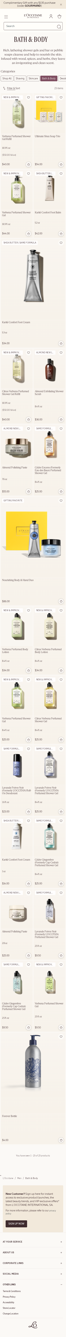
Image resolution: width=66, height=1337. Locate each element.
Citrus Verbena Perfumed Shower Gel (48, 720)
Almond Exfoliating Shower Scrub (49, 393)
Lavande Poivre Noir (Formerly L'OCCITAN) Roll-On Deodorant (16, 791)
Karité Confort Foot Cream (16, 322)
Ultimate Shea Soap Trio (47, 136)
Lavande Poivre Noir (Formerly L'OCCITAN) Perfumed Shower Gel (47, 791)
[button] (28, 97)
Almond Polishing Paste (14, 467)
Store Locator (9, 1308)
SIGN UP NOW (16, 1223)
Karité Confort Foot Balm (48, 212)
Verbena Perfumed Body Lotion (15, 651)
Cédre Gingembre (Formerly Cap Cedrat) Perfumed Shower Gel (46, 863)
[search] (31, 26)
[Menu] (6, 16)
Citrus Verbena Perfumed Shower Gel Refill (15, 393)
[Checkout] (59, 16)
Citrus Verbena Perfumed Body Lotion (48, 651)
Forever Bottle (9, 1116)
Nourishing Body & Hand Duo (18, 580)
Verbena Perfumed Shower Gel (16, 214)
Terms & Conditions (12, 1291)
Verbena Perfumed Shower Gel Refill (16, 137)
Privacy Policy (9, 1297)
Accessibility (8, 1302)
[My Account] (51, 16)
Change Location (10, 1313)
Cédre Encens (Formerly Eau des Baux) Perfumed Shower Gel (48, 470)
